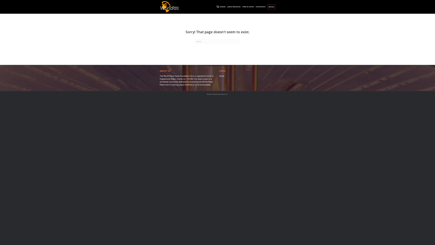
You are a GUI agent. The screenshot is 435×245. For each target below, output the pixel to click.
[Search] (217, 6)
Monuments (260, 7)
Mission (223, 7)
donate (271, 7)
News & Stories (248, 7)
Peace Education (234, 7)
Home (221, 76)
